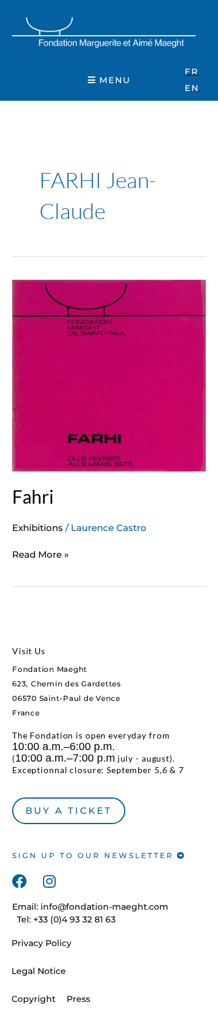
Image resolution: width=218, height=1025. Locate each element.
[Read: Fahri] (109, 375)
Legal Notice (39, 971)
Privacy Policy (41, 943)
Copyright (34, 998)
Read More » (40, 554)
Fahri (33, 496)
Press (78, 998)
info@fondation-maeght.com (104, 906)
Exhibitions (37, 527)
